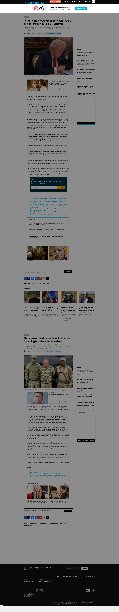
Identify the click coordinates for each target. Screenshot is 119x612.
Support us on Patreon (54, 9)
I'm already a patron (81, 8)
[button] (86, 2)
